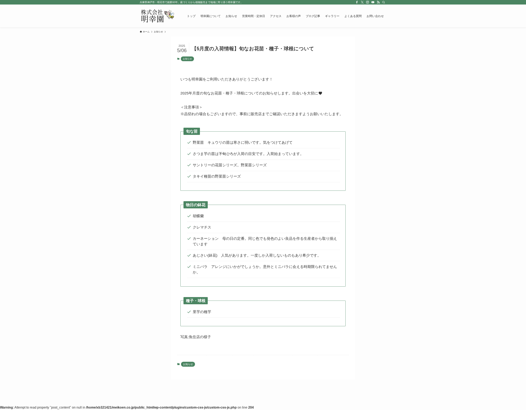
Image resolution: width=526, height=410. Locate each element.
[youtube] (373, 2)
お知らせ (187, 58)
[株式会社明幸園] (158, 16)
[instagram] (367, 2)
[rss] (378, 2)
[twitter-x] (362, 2)
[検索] (383, 2)
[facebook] (357, 2)
